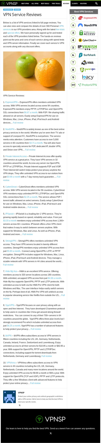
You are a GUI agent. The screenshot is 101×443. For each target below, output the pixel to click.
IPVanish (9, 214)
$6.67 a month (30, 112)
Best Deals (45, 3)
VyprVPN (9, 305)
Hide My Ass (11, 271)
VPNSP (21, 392)
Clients (75, 3)
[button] (96, 3)
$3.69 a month (13, 177)
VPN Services (8, 10)
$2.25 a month (30, 197)
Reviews (66, 3)
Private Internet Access (16, 156)
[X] (19, 405)
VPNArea (11, 363)
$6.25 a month (13, 326)
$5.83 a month (13, 251)
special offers (13, 33)
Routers (83, 3)
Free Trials (56, 3)
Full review (18, 123)
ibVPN (8, 336)
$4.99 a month (54, 278)
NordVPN (9, 129)
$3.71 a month (36, 143)
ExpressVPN (11, 102)
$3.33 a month (9, 221)
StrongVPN (10, 241)
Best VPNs (25, 3)
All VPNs (35, 3)
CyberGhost (11, 187)
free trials (60, 29)
